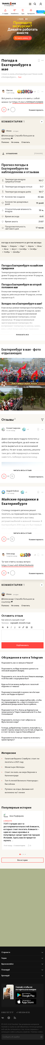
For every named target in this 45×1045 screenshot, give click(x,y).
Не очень (12, 109)
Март (23, 246)
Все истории (22, 860)
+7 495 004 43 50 (23, 1012)
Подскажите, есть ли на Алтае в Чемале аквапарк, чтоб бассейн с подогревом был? (22, 678)
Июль (6, 249)
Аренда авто (31, 13)
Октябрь (33, 249)
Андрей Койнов (12, 491)
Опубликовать (22, 645)
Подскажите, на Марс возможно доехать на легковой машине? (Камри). (19, 670)
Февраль (14, 246)
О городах (5, 13)
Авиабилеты (15, 13)
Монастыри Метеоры (15, 767)
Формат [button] (3, 627)
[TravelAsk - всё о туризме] (9, 3)
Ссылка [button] (23, 627)
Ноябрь (7, 252)
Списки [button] (19, 627)
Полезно (4, 109)
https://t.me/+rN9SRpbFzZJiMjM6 (27, 102)
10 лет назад (10, 430)
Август (14, 249)
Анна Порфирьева (16, 816)
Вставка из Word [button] (31, 627)
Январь (4, 246)
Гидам (3, 958)
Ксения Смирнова (13, 428)
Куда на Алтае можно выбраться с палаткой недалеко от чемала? (20, 685)
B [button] (7, 627)
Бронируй (5, 975)
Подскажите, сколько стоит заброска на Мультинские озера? (18, 721)
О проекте (5, 952)
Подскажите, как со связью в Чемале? (17, 663)
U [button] (14, 627)
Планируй (5, 970)
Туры (22, 13)
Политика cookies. (37, 1032)
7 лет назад (10, 493)
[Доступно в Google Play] (26, 995)
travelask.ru (5, 1027)
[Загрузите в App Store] (26, 1001)
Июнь (39, 246)
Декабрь (17, 252)
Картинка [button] (27, 627)
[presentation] (22, 635)
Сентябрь (23, 249)
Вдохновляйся (7, 964)
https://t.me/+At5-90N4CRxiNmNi (17, 565)
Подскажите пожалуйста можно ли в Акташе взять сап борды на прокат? (20, 693)
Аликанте (7, 821)
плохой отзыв (24, 623)
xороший (14, 623)
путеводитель (9, 5)
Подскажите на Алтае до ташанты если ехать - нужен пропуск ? (21, 739)
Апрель (31, 246)
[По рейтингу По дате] (42, 420)
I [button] (11, 627)
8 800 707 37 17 (7, 1012)
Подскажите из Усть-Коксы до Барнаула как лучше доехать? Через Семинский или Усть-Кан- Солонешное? (21, 712)
